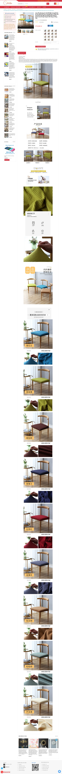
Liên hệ (44, 7)
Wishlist (53, 0)
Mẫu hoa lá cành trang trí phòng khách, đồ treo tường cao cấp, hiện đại (12, 109)
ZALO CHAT (34, 762)
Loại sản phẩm (20, 3)
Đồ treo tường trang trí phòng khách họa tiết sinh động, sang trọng (12, 134)
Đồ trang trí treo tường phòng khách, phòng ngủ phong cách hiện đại (12, 124)
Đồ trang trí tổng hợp (20, 9)
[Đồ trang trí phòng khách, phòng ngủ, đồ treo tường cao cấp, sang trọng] (6, 105)
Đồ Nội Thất (9, 9)
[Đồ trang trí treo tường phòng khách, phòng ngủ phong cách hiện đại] (6, 124)
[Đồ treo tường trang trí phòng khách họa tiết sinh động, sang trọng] (6, 135)
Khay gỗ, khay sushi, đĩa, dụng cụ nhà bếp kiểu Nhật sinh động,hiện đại (12, 95)
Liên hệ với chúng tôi (22, 770)
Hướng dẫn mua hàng (22, 765)
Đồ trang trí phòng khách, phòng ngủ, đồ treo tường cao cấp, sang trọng (12, 104)
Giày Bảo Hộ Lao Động (45, 765)
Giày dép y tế (25, 7)
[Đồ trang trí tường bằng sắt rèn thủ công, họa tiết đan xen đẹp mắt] (6, 115)
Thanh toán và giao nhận (22, 767)
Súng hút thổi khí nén (16, 7)
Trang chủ (7, 7)
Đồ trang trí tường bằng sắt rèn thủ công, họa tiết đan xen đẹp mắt (11, 114)
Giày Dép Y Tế (44, 764)
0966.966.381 (7, 766)
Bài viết (39, 7)
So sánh (57, 0)
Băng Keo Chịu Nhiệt (45, 768)
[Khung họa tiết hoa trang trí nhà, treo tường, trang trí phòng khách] (6, 129)
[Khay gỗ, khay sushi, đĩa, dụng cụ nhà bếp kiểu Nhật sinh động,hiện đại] (6, 95)
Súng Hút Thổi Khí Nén (45, 767)
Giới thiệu (20, 764)
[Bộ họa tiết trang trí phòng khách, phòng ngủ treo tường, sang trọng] (6, 120)
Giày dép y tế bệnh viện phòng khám (9, 156)
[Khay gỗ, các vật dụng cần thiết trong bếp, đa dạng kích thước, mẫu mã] (6, 90)
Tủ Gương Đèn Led (45, 770)
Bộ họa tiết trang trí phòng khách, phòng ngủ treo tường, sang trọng (12, 119)
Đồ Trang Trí (14, 9)
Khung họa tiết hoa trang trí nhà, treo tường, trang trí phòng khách (12, 128)
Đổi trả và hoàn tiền (21, 768)
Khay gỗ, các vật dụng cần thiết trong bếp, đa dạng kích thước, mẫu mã (12, 89)
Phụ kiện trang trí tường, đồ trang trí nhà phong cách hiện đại (11, 99)
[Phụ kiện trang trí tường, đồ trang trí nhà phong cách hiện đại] (6, 100)
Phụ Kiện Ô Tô (32, 7)
